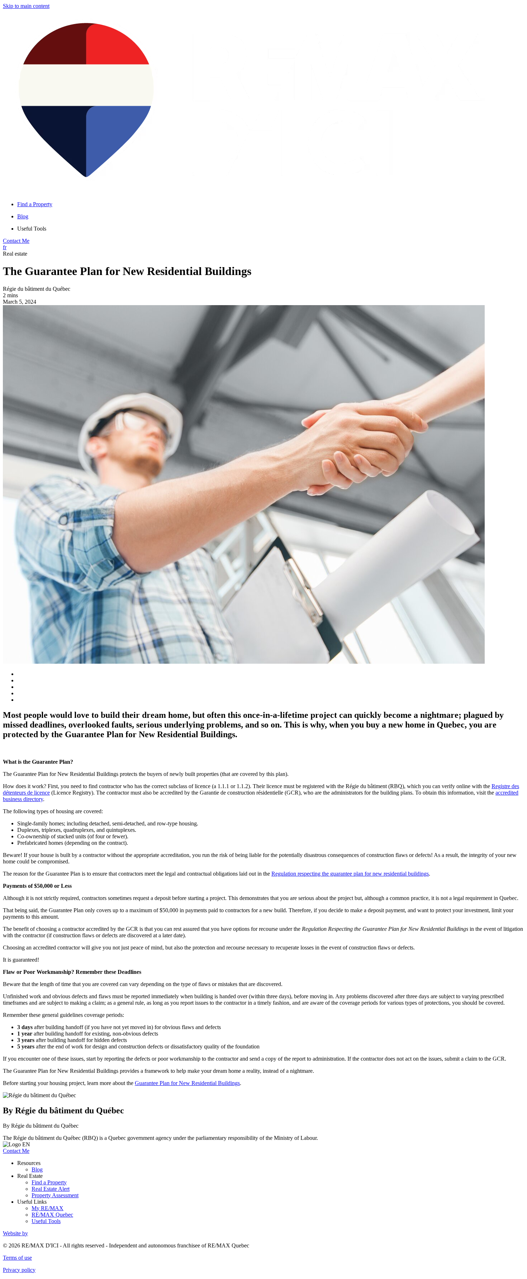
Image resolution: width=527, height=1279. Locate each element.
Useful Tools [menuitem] (31, 229)
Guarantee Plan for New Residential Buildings (187, 1083)
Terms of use (17, 1258)
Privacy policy (19, 1270)
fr (4, 247)
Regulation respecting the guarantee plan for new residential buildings (350, 874)
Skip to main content (26, 6)
